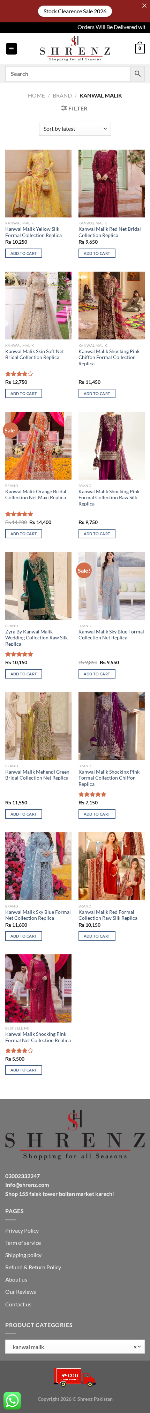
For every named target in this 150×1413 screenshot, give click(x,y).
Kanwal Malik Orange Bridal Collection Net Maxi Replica (35, 495)
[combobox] (75, 1347)
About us (16, 1279)
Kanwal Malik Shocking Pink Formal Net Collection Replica (38, 1037)
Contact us (18, 1304)
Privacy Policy (22, 1230)
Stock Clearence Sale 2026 (75, 11)
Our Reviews (20, 1291)
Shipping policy (23, 1254)
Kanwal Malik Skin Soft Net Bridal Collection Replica (34, 354)
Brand (62, 95)
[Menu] (11, 49)
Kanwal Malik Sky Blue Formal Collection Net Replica (111, 635)
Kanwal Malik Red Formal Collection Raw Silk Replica (107, 915)
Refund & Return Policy (33, 1267)
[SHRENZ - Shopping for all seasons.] (75, 48)
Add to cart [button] (23, 253)
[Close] (144, 5)
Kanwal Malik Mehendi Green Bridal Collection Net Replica (37, 775)
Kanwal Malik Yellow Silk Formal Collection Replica (33, 232)
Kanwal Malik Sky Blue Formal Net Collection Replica (38, 915)
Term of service (23, 1242)
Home (36, 95)
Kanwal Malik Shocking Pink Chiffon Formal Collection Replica (109, 357)
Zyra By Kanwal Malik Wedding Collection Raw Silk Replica (36, 638)
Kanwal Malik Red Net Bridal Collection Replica (109, 232)
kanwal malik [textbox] (73, 1346)
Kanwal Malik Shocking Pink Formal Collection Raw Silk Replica (109, 498)
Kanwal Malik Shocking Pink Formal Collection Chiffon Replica (109, 778)
